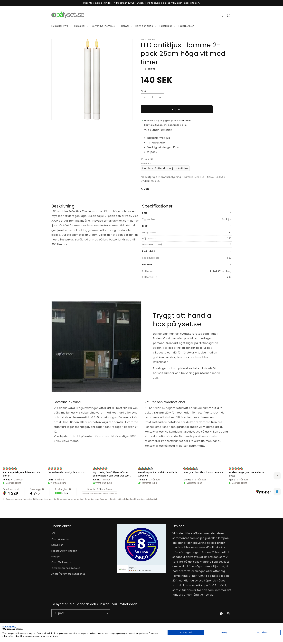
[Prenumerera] (106, 613)
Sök (53, 533)
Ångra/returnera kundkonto (68, 573)
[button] (221, 15)
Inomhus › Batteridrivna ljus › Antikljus (165, 168)
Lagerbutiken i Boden (64, 550)
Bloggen (56, 556)
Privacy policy (9, 626)
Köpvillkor (57, 545)
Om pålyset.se (60, 539)
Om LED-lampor (61, 562)
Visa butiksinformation (158, 130)
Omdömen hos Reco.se (65, 568)
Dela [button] (146, 188)
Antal (143, 91)
